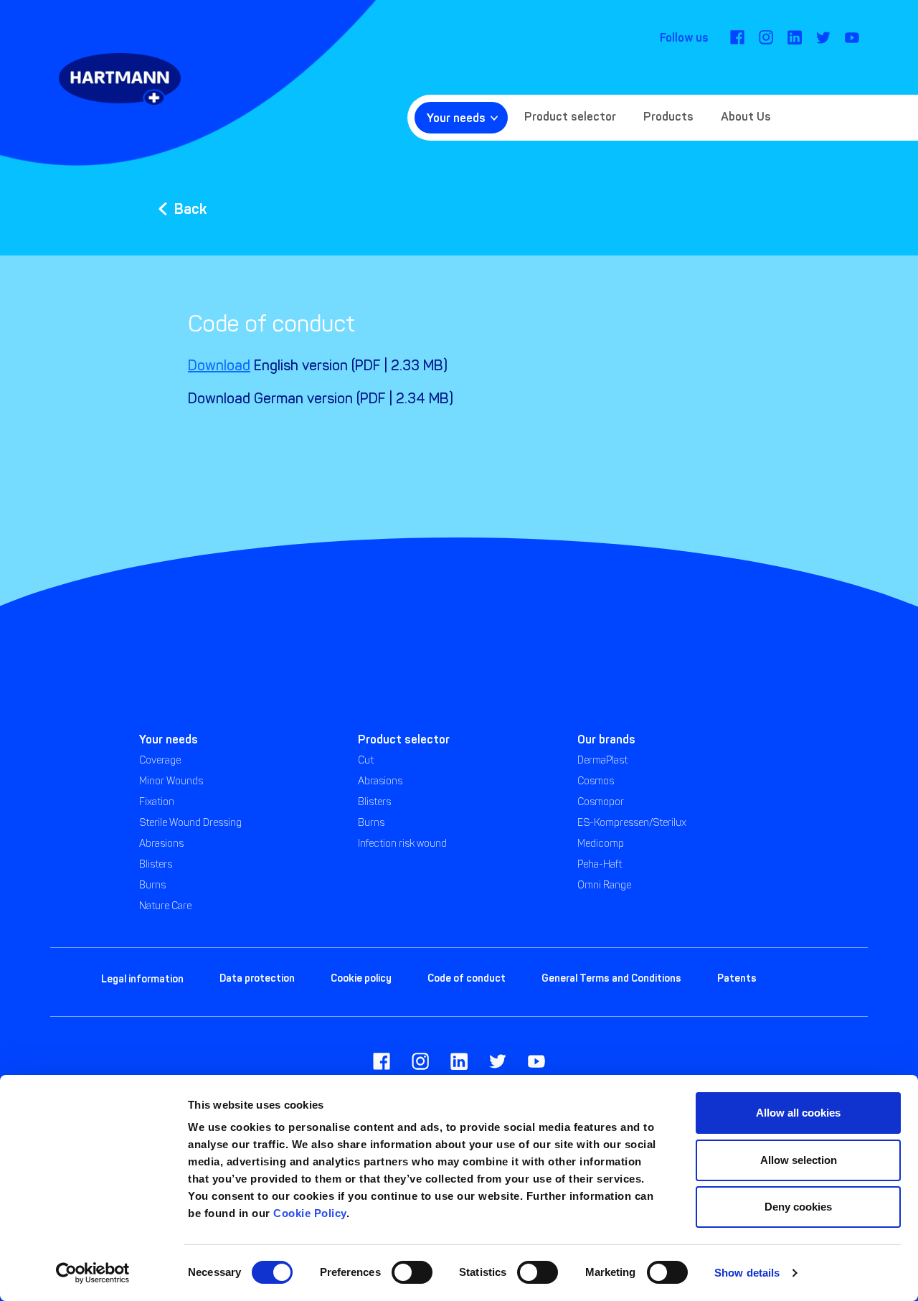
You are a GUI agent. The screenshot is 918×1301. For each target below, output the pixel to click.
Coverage (160, 760)
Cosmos (595, 781)
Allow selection (798, 1160)
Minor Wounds (171, 781)
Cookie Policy (309, 1213)
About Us (746, 116)
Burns (152, 885)
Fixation (156, 802)
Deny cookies (798, 1207)
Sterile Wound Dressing (190, 823)
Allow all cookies (798, 1113)
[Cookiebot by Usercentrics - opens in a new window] (93, 1273)
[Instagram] (766, 37)
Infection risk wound (402, 843)
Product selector (570, 116)
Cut (366, 760)
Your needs (456, 118)
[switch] (412, 1272)
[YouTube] (852, 37)
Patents (737, 978)
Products (668, 116)
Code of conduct (466, 978)
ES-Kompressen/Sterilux (631, 823)
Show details (747, 1273)
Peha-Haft (599, 864)
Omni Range (604, 885)
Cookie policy (361, 978)
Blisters (155, 864)
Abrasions (161, 843)
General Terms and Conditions (611, 978)
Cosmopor (600, 802)
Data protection (257, 978)
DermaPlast (602, 760)
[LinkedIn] (794, 37)
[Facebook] (737, 37)
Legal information (142, 978)
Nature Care (165, 906)
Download (219, 365)
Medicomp (600, 843)
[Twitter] (823, 37)
